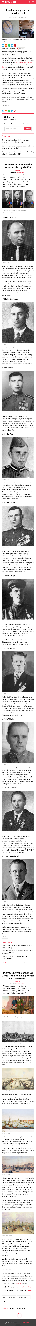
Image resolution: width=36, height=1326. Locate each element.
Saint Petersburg (9, 1297)
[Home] (3, 2)
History (18, 170)
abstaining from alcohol (24, 63)
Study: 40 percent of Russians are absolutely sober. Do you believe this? (18, 153)
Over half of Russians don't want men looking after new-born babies (15, 141)
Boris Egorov (21, 172)
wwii (4, 937)
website (28, 1290)
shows (4, 67)
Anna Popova (21, 983)
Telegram (18, 1283)
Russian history (23, 1297)
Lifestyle (18, 16)
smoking (6, 106)
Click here (6, 963)
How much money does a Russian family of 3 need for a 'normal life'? (18, 147)
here (14, 1322)
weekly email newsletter (23, 1287)
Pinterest (21, 48)
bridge (5, 1301)
